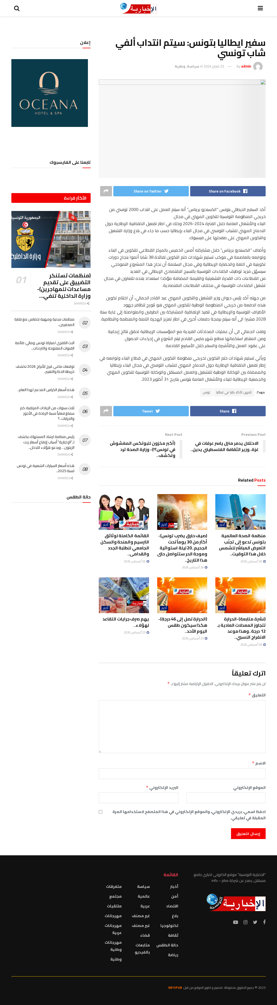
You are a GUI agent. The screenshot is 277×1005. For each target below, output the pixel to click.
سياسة (193, 66)
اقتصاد (172, 906)
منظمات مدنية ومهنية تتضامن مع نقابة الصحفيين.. (44, 322)
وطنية (180, 66)
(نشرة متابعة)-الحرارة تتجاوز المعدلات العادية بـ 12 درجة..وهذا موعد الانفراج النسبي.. (241, 628)
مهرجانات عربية (113, 929)
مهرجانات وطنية (113, 946)
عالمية (144, 896)
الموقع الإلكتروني (249, 787)
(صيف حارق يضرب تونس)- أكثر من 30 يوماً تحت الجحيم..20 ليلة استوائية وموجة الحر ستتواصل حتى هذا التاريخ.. (182, 548)
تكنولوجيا (169, 925)
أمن (174, 896)
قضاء (145, 935)
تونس (206, 392)
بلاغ (175, 915)
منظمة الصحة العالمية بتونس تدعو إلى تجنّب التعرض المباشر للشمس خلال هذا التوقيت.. (242, 545)
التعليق (257, 695)
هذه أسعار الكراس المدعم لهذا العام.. (46, 389)
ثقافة (173, 935)
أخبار (222, 525)
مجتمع (115, 896)
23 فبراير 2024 (214, 66)
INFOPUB (175, 987)
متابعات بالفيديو (142, 949)
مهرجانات (113, 915)
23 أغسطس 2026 (193, 638)
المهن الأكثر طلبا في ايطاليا (234, 392)
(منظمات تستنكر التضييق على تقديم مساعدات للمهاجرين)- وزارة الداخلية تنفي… (64, 285)
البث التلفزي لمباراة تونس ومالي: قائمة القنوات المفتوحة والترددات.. (45, 345)
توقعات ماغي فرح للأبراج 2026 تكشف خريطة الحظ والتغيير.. (45, 369)
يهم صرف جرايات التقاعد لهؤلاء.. (126, 622)
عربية (145, 906)
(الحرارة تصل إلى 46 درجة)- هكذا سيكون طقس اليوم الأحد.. (182, 625)
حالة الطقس (167, 945)
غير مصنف (141, 915)
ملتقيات (114, 906)
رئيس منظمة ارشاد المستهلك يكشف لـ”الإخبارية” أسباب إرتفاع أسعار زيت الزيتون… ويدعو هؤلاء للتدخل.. (46, 442)
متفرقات (114, 886)
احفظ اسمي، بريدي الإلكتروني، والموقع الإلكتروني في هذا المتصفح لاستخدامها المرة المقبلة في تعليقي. (189, 815)
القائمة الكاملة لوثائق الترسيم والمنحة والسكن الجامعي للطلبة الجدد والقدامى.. (124, 545)
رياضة (173, 954)
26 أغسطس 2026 (251, 561)
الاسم (259, 763)
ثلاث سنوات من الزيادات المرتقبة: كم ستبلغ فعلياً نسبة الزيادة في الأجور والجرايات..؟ (47, 413)
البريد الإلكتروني (162, 787)
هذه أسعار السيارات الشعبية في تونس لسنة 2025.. (46, 468)
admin (246, 66)
